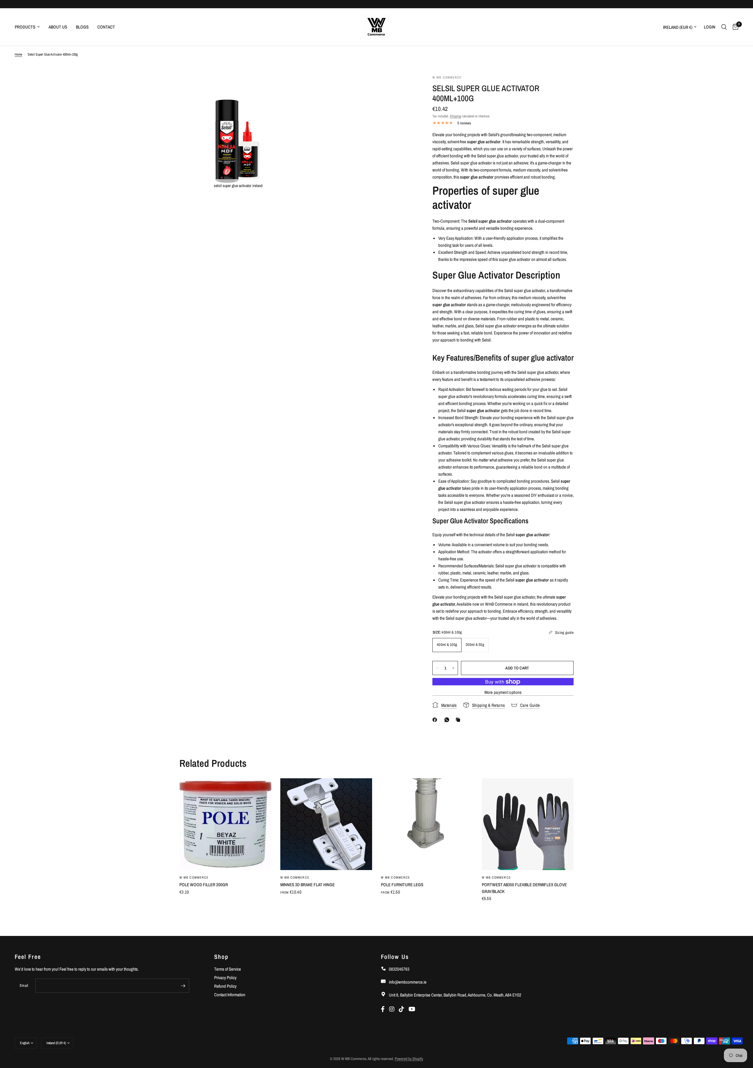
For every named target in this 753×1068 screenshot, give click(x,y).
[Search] (724, 27)
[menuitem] (29, 27)
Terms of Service (227, 969)
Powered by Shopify (409, 1058)
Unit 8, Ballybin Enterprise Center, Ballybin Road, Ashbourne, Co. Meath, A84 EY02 (454, 995)
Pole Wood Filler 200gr (203, 885)
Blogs (82, 27)
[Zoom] (284, 87)
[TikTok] (404, 1009)
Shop (221, 957)
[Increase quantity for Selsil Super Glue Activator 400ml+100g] (453, 668)
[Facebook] (435, 719)
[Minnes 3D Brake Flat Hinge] (326, 824)
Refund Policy (225, 986)
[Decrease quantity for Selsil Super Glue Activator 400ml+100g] (437, 668)
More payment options (503, 692)
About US (58, 27)
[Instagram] (394, 1009)
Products (25, 27)
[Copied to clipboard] (459, 719)
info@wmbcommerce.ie (407, 982)
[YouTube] (413, 1009)
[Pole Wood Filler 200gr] (225, 824)
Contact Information (229, 995)
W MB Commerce (194, 877)
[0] (734, 27)
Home (18, 54)
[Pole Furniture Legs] (427, 824)
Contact (106, 27)
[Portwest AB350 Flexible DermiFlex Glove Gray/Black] (528, 824)
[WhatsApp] (448, 719)
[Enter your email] (183, 986)
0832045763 (398, 969)
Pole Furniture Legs (402, 885)
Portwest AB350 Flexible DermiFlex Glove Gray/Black (524, 888)
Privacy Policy (225, 977)
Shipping (455, 116)
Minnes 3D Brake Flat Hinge (307, 885)
